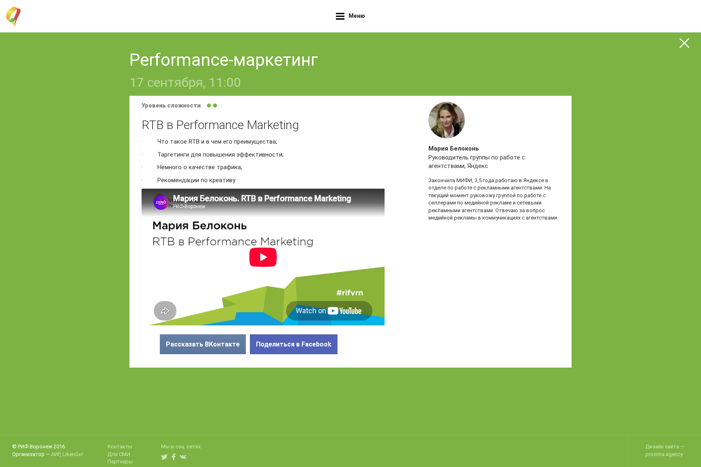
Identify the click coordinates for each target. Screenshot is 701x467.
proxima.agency (664, 454)
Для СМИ (119, 454)
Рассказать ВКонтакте (203, 344)
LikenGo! (72, 454)
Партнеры (120, 461)
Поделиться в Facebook (293, 344)
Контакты (120, 446)
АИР (55, 454)
